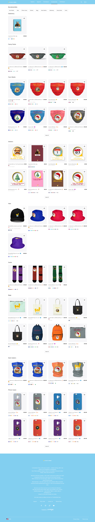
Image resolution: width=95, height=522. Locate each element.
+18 (77, 347)
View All (47, 135)
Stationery (52, 10)
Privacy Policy (76, 519)
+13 (37, 192)
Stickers (31, 10)
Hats (18, 10)
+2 (16, 104)
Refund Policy (59, 501)
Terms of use (85, 519)
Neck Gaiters (44, 10)
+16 (77, 415)
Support (35, 501)
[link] (17, 25)
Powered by (44, 509)
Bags (37, 10)
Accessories (54, 2)
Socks (66, 10)
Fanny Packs (59, 10)
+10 (37, 230)
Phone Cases (24, 10)
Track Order (42, 501)
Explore (32, 2)
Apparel (39, 2)
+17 (17, 71)
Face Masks (11, 10)
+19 (17, 321)
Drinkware (62, 2)
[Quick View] (24, 18)
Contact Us (50, 501)
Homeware (46, 2)
